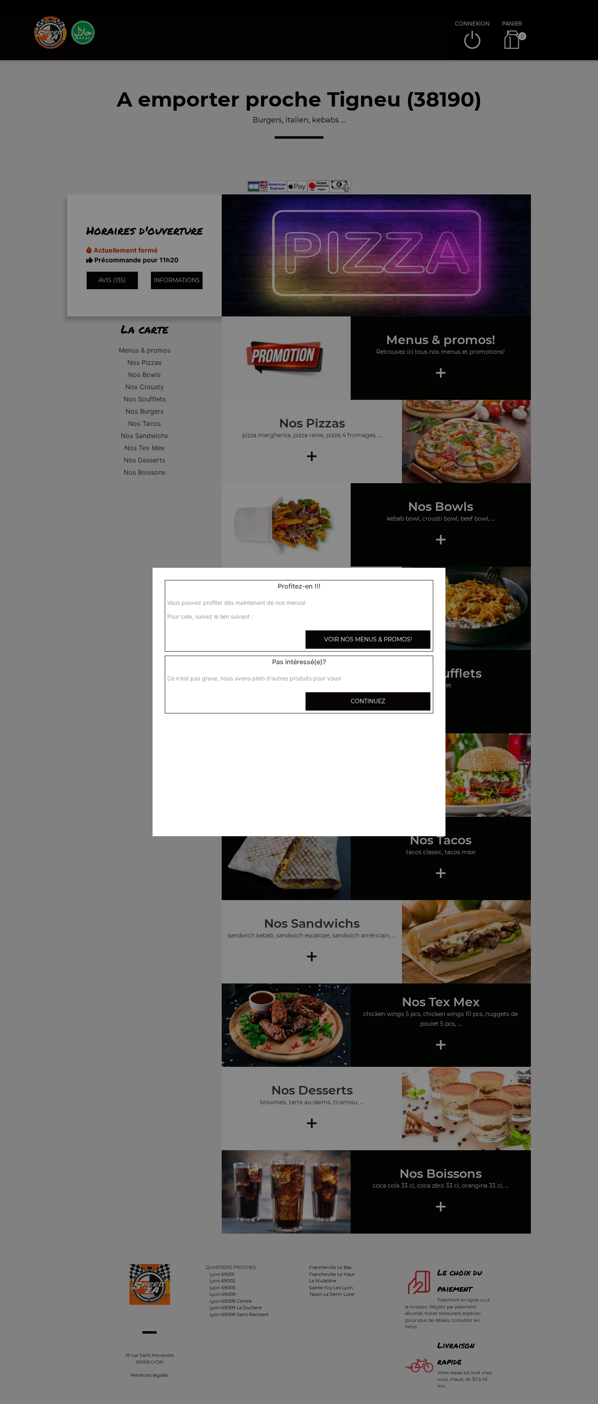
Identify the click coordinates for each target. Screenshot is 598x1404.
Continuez (368, 701)
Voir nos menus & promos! (368, 639)
